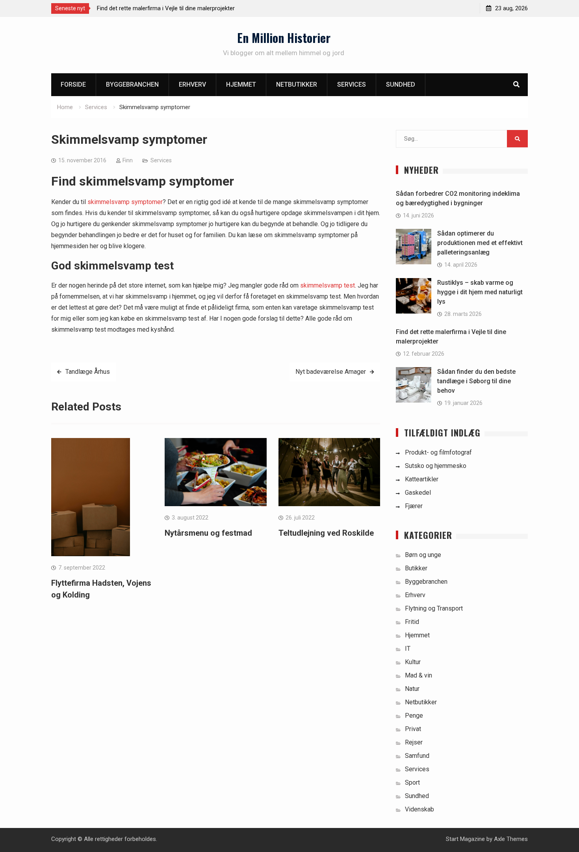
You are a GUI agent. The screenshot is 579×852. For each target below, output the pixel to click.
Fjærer (414, 506)
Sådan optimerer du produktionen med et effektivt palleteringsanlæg (480, 243)
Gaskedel (418, 492)
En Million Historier (283, 37)
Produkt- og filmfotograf (438, 452)
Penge (414, 715)
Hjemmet (241, 84)
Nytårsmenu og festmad (208, 533)
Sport (412, 782)
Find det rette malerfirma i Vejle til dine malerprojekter (166, 8)
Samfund (417, 755)
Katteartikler (421, 479)
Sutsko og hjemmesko (435, 466)
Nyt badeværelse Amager (330, 371)
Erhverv (192, 84)
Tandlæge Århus (87, 371)
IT (407, 648)
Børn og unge (423, 555)
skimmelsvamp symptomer (125, 202)
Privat (413, 729)
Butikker (416, 568)
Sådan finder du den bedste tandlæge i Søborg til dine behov (476, 381)
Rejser (414, 742)
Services (351, 84)
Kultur (413, 662)
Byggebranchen (132, 84)
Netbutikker (296, 84)
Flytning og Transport (434, 608)
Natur (412, 688)
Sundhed (400, 84)
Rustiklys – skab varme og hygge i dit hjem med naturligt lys (480, 292)
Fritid (412, 622)
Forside (73, 84)
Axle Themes (511, 839)
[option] (168, 8)
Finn (127, 160)
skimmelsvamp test (327, 285)
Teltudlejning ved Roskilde (326, 533)
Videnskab (419, 809)
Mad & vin (418, 675)
